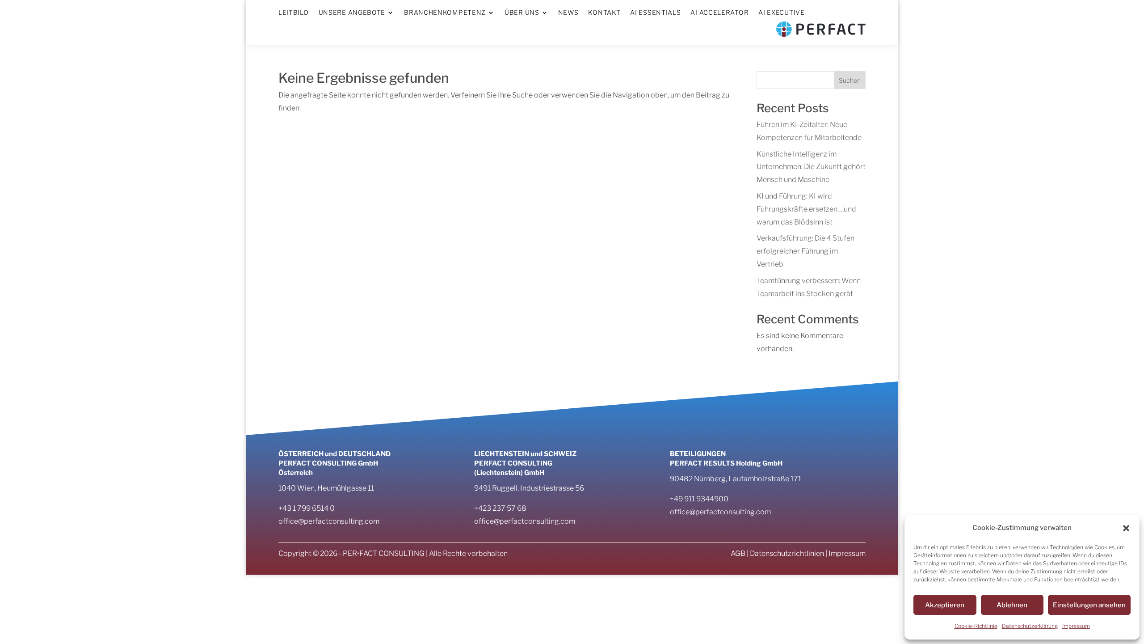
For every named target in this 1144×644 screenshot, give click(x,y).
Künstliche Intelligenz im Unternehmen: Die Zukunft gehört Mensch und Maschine (811, 167)
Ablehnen (1012, 605)
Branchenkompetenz (445, 12)
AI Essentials (655, 12)
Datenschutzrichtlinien (787, 553)
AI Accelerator (719, 12)
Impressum (1076, 626)
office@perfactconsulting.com (328, 521)
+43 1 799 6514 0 (306, 508)
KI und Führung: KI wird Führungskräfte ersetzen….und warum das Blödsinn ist (806, 209)
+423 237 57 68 (500, 508)
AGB (738, 553)
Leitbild (293, 12)
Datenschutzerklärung (1030, 626)
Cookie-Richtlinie (976, 626)
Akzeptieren (944, 605)
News (568, 12)
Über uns (522, 12)
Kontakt (604, 12)
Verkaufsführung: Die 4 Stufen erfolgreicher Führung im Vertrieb (805, 251)
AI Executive (781, 12)
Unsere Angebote (352, 12)
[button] (1126, 528)
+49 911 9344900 (699, 499)
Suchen (850, 80)
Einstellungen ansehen (1089, 605)
